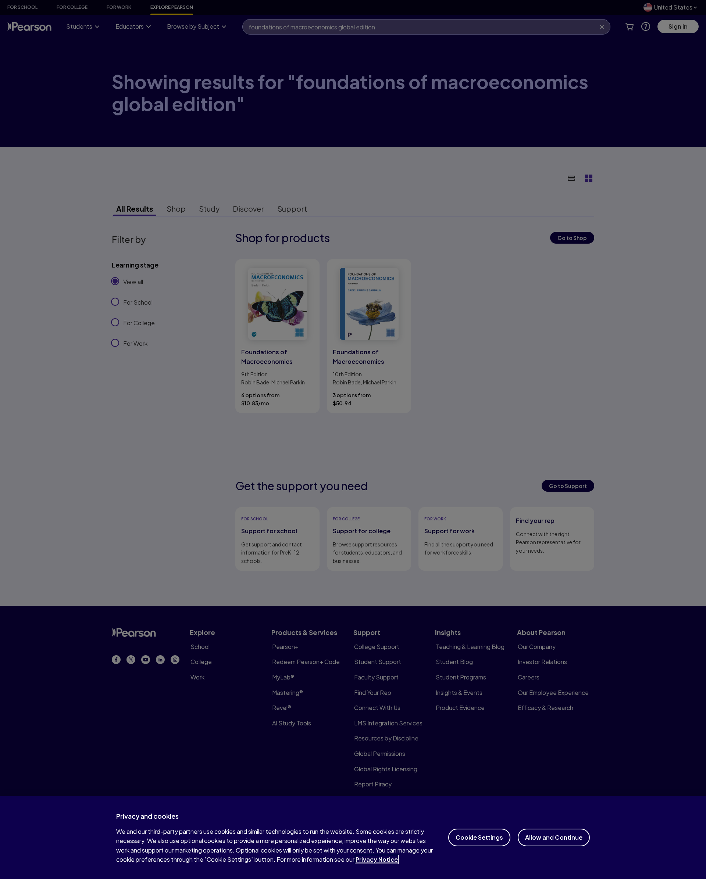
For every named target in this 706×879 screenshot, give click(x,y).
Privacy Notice (377, 859)
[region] (353, 837)
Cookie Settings (479, 837)
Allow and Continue (553, 837)
